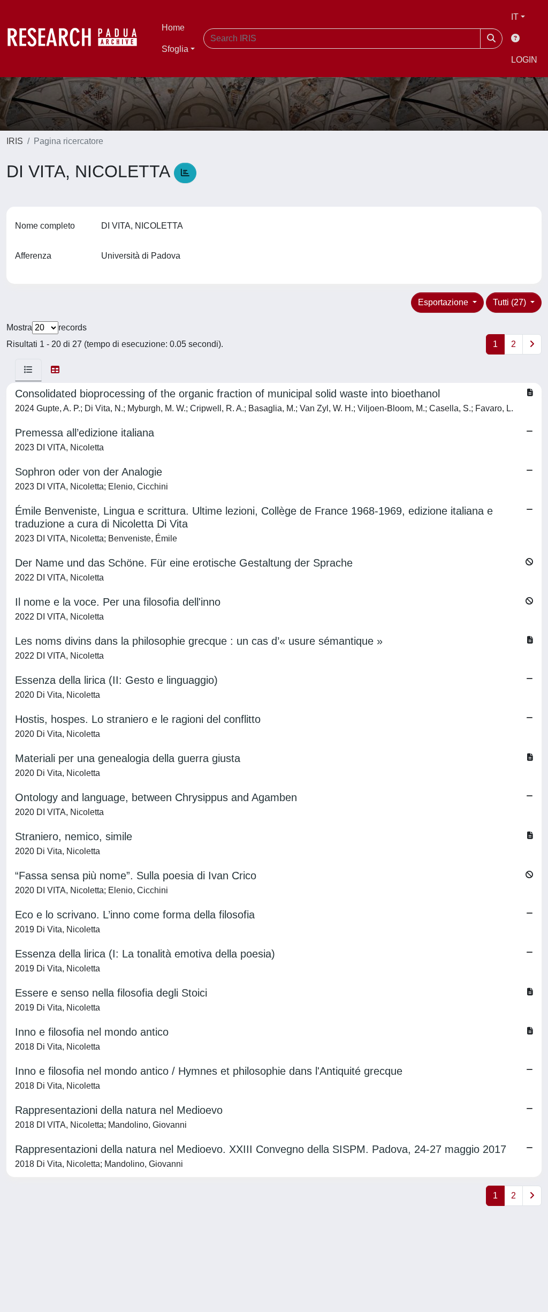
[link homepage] (77, 38)
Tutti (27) (510, 302)
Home (173, 27)
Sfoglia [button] (175, 49)
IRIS (14, 141)
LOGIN (524, 59)
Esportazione (444, 302)
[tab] (28, 370)
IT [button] (515, 16)
